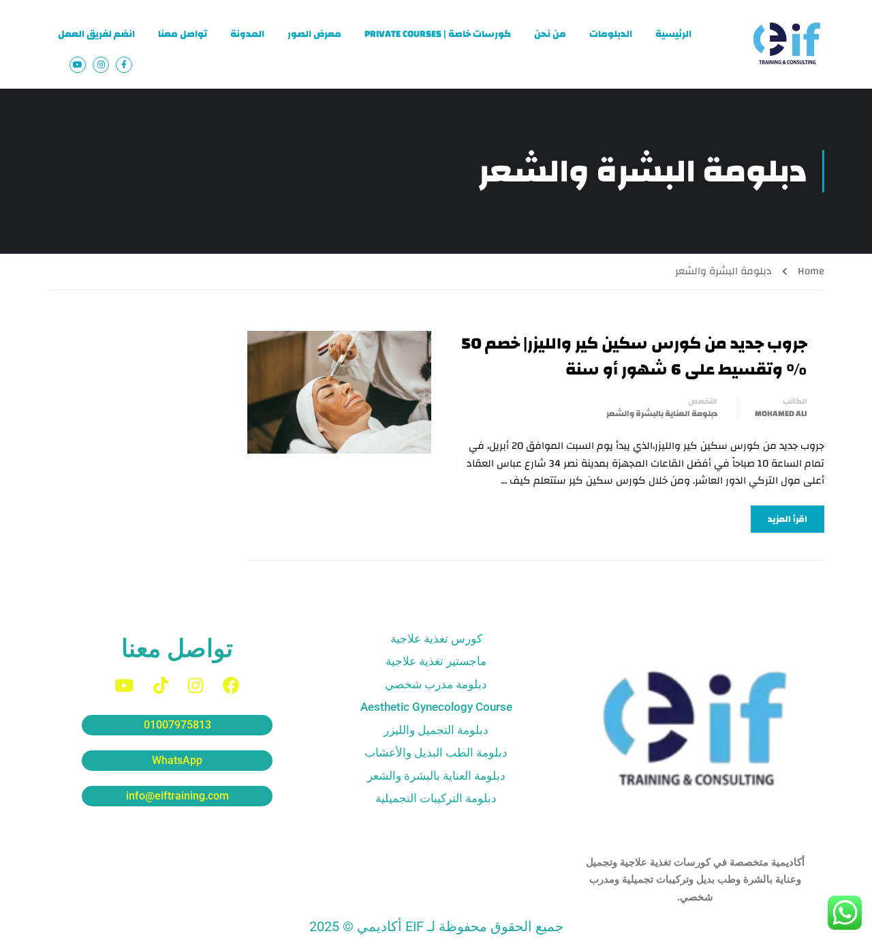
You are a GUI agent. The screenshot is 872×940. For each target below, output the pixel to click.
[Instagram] (195, 685)
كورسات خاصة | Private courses (437, 34)
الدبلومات (610, 34)
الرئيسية (673, 34)
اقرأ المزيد (787, 519)
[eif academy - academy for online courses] (786, 44)
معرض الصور (314, 34)
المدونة (247, 34)
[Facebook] (231, 685)
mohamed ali (781, 413)
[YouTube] (124, 685)
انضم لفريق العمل (96, 34)
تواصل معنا (182, 34)
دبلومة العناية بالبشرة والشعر (661, 413)
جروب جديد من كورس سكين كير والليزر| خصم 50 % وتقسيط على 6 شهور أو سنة (634, 357)
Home (811, 271)
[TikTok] (160, 685)
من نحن (550, 34)
